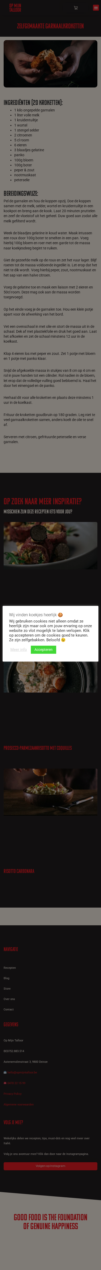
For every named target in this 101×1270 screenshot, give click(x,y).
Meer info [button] (18, 649)
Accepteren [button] (43, 649)
